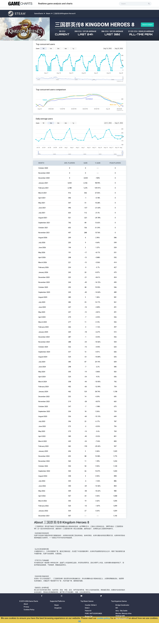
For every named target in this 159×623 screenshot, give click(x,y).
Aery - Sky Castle (121, 611)
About (26, 604)
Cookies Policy (29, 609)
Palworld (88, 611)
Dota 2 (87, 608)
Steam (48, 13)
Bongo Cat (88, 616)
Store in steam (147, 24)
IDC (117, 608)
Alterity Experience (122, 618)
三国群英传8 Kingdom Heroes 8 (64, 13)
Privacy (26, 607)
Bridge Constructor (122, 605)
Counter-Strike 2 (90, 605)
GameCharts (38, 13)
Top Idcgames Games (119, 601)
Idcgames (58, 608)
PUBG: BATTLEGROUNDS (93, 613)
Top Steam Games (87, 601)
